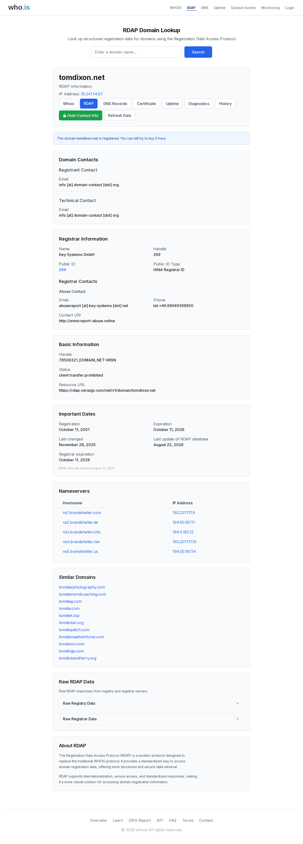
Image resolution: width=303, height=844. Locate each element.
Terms (187, 820)
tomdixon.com (71, 644)
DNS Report (140, 820)
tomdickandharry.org (77, 658)
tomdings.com (71, 651)
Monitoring (271, 8)
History (225, 103)
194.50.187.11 (184, 522)
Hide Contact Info (82, 115)
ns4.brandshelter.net (81, 541)
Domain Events (243, 8)
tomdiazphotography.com (82, 587)
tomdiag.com (70, 601)
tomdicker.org (71, 622)
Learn (118, 820)
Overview (98, 820)
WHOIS (175, 8)
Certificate (146, 103)
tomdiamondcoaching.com (82, 594)
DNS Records (115, 103)
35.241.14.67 (92, 94)
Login (289, 8)
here (162, 138)
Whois (68, 103)
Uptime (220, 8)
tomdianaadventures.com (81, 636)
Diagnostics (199, 103)
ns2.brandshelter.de (80, 522)
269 (62, 269)
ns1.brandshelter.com (82, 512)
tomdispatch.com (74, 629)
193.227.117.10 (184, 541)
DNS (204, 8)
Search (198, 52)
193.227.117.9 (184, 512)
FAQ (172, 820)
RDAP (191, 8)
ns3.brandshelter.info (82, 532)
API (159, 820)
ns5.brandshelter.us (80, 551)
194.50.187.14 (184, 551)
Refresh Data (119, 115)
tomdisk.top (69, 615)
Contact (206, 820)
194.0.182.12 (183, 532)
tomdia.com (69, 608)
